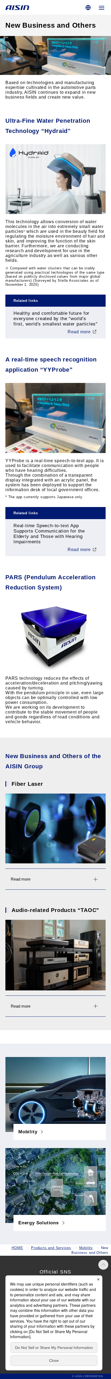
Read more (79, 332)
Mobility (86, 1248)
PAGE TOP (103, 1265)
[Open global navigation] (101, 7)
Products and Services (51, 1248)
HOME (17, 1248)
